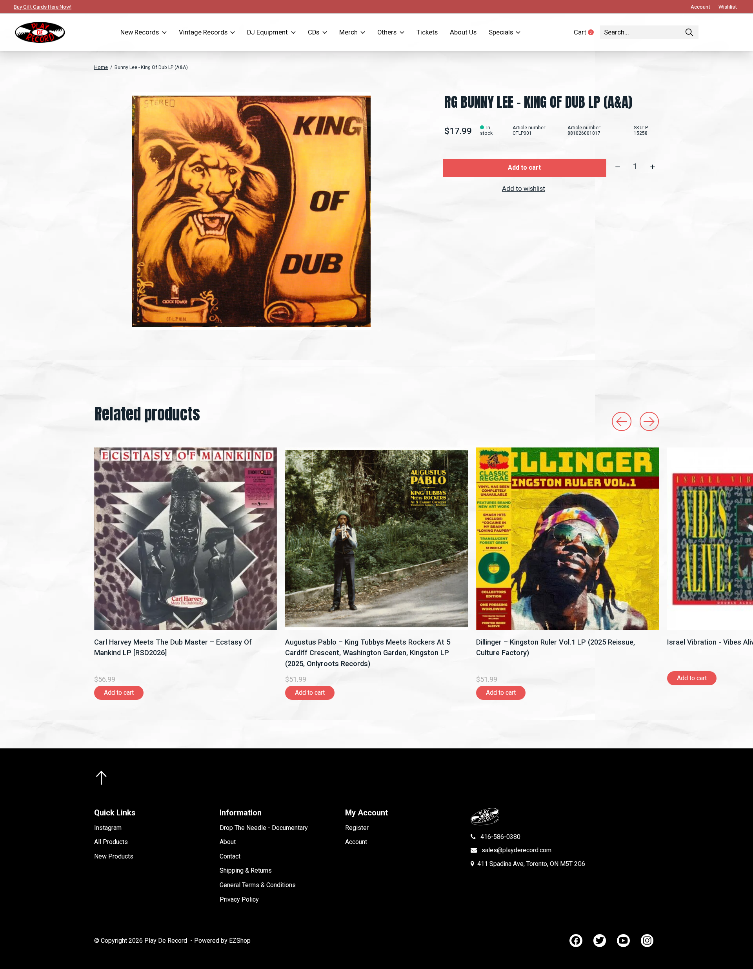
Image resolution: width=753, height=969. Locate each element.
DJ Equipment (267, 32)
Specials (501, 32)
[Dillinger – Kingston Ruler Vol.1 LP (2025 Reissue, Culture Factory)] (567, 538)
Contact (230, 856)
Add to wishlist (523, 188)
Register (357, 827)
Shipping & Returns (246, 870)
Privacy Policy (239, 899)
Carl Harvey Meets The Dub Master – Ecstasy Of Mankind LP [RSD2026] (173, 647)
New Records (139, 32)
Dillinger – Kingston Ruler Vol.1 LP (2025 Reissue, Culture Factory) (555, 647)
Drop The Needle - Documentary (264, 827)
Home (101, 67)
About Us (463, 32)
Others (387, 32)
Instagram (108, 827)
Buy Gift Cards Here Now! (42, 7)
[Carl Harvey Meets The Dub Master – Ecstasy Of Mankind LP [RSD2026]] (185, 538)
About (228, 842)
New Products (113, 856)
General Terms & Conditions (258, 885)
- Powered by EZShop (220, 940)
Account (356, 842)
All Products (111, 842)
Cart (587, 32)
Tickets (427, 32)
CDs (313, 32)
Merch (348, 32)
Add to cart (524, 167)
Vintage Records (203, 32)
